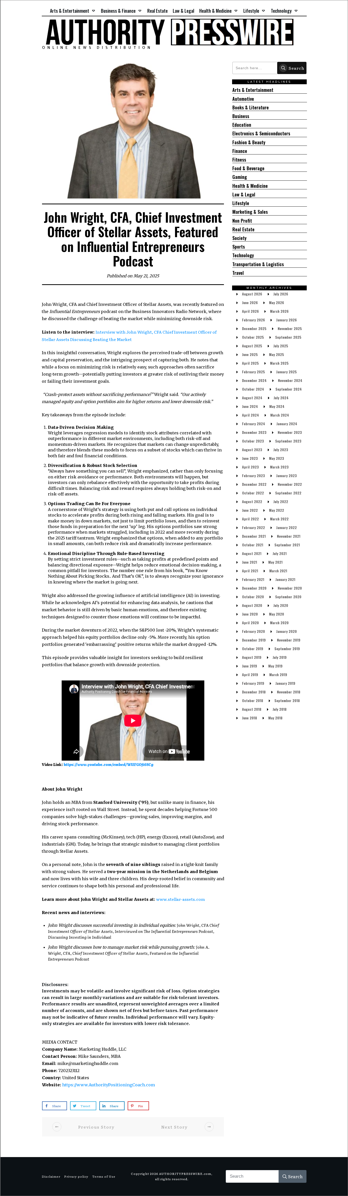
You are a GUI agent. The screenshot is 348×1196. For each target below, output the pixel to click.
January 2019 (285, 683)
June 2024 (250, 406)
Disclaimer (51, 1176)
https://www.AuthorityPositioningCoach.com (108, 1084)
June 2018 (249, 717)
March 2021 (278, 570)
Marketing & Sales (250, 212)
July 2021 (280, 553)
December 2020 (254, 588)
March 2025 (279, 363)
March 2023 (279, 466)
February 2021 (253, 579)
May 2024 (277, 406)
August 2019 (251, 657)
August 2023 (252, 449)
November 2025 (290, 328)
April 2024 (250, 415)
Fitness (239, 159)
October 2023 (253, 441)
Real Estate (243, 229)
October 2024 (253, 389)
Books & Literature (250, 107)
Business (240, 116)
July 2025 (280, 345)
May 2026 (276, 302)
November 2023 (290, 432)
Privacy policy (76, 1176)
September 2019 (287, 648)
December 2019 (254, 640)
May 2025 (276, 354)
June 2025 (250, 354)
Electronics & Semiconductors (261, 133)
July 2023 (280, 449)
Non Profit (242, 221)
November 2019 (288, 640)
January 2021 (285, 579)
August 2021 (251, 553)
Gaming (239, 177)
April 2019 (250, 674)
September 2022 (288, 492)
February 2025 (253, 371)
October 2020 (253, 596)
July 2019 (280, 657)
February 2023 (253, 475)
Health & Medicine (250, 186)
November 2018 (288, 691)
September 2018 (287, 700)
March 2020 (279, 622)
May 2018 (275, 717)
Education (241, 125)
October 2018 (252, 700)
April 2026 (250, 311)
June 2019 (249, 665)
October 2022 (253, 492)
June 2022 (250, 510)
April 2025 (250, 363)
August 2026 (252, 293)
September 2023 (288, 441)
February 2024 (253, 423)
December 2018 (254, 691)
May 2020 (276, 614)
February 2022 (253, 527)
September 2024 (288, 389)
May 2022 (276, 510)
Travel (238, 273)
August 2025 (252, 345)
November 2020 (290, 588)
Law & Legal (243, 194)
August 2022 (252, 501)
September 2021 (287, 544)
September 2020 (288, 596)
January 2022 (286, 527)
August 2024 (252, 397)
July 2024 (281, 397)
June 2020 (250, 614)
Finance (239, 151)
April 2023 (250, 466)
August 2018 (251, 709)
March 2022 (279, 518)
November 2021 (288, 536)
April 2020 (250, 622)
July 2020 (280, 605)
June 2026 (250, 302)
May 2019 (275, 665)
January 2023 (286, 475)
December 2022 (254, 484)
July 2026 (280, 293)
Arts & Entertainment (252, 90)
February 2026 (253, 319)
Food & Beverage (248, 168)
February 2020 (253, 631)
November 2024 (290, 380)
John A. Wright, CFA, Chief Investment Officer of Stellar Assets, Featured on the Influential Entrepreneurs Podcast (128, 953)
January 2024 (286, 423)
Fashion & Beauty (248, 142)
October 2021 (252, 544)
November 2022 (290, 484)
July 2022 (280, 501)
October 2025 (253, 337)
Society (239, 238)
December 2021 (254, 536)
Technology (243, 255)
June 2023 (250, 458)
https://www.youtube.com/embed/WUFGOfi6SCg (108, 764)
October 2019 (252, 648)
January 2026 (286, 319)
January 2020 (286, 631)
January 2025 (286, 371)
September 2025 (288, 337)
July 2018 (280, 709)
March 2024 (279, 415)
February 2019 (253, 683)
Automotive (243, 99)
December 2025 (254, 328)
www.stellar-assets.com (180, 899)
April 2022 (250, 518)
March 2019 (278, 674)
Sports (238, 247)
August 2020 (252, 605)
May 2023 (276, 458)
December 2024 (254, 380)
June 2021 (249, 562)
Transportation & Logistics (258, 264)
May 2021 (275, 562)
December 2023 (254, 432)
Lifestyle (240, 203)
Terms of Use (103, 1176)
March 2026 (279, 311)
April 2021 (250, 570)
